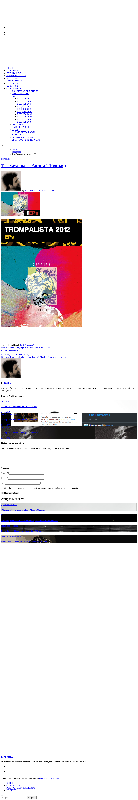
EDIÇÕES (16, 96)
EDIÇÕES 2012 (24, 106)
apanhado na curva (9, 504)
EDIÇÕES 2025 (24, 99)
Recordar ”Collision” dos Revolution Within (21, 531)
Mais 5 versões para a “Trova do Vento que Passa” (24, 542)
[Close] (2, 795)
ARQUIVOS (12, 86)
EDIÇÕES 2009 (24, 114)
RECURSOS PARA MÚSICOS (26, 140)
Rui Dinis (29, 190)
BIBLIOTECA (12, 78)
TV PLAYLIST (13, 70)
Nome (4, 473)
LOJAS (15, 129)
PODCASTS (12, 83)
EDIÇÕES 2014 (24, 101)
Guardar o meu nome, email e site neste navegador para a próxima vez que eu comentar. (41, 488)
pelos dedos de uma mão (11, 536)
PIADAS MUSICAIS (16, 76)
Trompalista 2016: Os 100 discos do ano (19, 420)
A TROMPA (39, 10)
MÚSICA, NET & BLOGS (23, 132)
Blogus (42, 778)
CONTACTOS (13, 785)
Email (4, 478)
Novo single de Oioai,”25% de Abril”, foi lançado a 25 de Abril (29, 520)
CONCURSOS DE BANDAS (25, 91)
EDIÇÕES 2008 (24, 117)
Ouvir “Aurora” (26, 345)
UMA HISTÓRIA (14, 81)
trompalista (5, 159)
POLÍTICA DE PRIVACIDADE (20, 788)
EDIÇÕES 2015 (24, 122)
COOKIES (11, 790)
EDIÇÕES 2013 (24, 104)
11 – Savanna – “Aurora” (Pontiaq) (33, 165)
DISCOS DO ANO (20, 94)
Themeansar (54, 778)
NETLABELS (18, 135)
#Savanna (49, 190)
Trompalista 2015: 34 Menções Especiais (19, 433)
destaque (5, 414)
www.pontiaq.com (9, 350)
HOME (9, 68)
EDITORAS (17, 124)
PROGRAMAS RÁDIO (22, 137)
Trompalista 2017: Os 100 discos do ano (19, 406)
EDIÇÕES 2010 (24, 112)
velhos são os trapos (9, 526)
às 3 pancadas (7, 515)
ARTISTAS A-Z (13, 73)
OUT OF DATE (13, 88)
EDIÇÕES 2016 (24, 119)
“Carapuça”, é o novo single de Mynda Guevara (23, 510)
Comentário (7, 468)
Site (2, 483)
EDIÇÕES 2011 (24, 109)
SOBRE (10, 783)
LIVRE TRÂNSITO (21, 127)
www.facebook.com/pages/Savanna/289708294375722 (25, 347)
